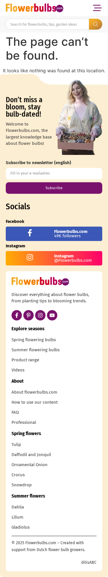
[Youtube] (52, 315)
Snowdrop (22, 484)
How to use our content (35, 402)
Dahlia (18, 507)
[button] (97, 8)
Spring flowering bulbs (34, 339)
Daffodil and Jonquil (31, 454)
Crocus (18, 474)
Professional (24, 422)
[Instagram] (40, 315)
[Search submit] (95, 24)
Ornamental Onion (30, 464)
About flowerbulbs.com (34, 392)
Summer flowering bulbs (36, 349)
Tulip (16, 444)
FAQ (15, 412)
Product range (25, 359)
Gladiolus (21, 527)
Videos (18, 370)
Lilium (17, 517)
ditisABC (88, 562)
